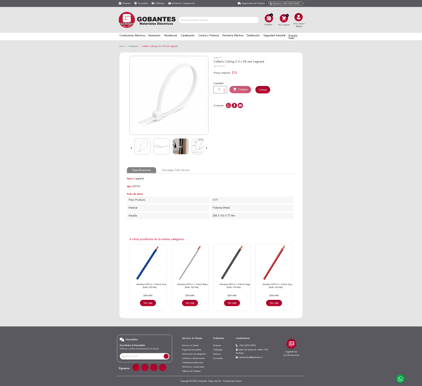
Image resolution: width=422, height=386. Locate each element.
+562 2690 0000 (247, 345)
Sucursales (143, 3)
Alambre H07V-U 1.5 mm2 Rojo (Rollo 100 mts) (277, 286)
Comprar (240, 89)
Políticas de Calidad (191, 371)
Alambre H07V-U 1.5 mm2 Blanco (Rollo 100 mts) (193, 286)
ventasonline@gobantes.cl (250, 357)
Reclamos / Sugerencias (183, 3)
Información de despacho (194, 353)
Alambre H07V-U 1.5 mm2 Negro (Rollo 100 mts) (235, 286)
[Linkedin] (153, 367)
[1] (166, 356)
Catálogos (160, 3)
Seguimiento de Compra (253, 3)
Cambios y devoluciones (193, 358)
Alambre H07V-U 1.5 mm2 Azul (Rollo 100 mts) (151, 286)
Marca (130, 178)
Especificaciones (141, 170)
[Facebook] (136, 367)
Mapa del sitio (214, 381)
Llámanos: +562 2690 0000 (285, 3)
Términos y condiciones (193, 366)
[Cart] (284, 18)
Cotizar (263, 90)
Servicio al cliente (190, 345)
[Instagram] (145, 367)
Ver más (147, 303)
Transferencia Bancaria (192, 362)
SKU (215, 66)
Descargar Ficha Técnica (175, 170)
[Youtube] (162, 367)
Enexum (238, 381)
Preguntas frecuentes (191, 349)
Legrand (217, 57)
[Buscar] (255, 20)
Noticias (217, 353)
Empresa (126, 3)
